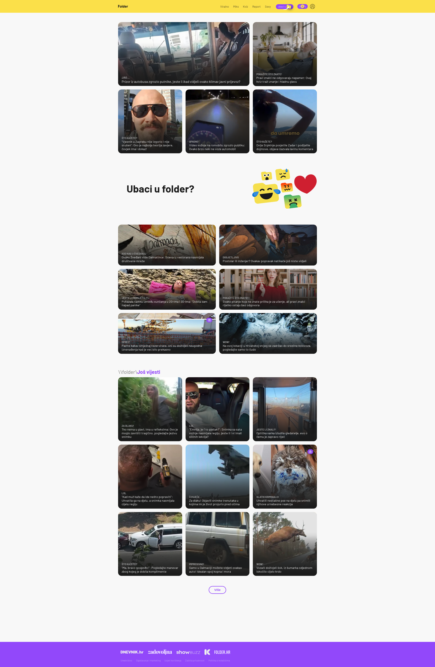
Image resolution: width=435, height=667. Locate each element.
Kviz (245, 6)
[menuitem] (313, 6)
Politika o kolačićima (219, 660)
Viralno (224, 6)
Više (217, 590)
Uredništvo (126, 660)
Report (256, 6)
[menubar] (313, 6)
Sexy (268, 6)
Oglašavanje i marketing (148, 660)
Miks (236, 6)
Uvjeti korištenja (172, 660)
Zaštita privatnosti (195, 660)
